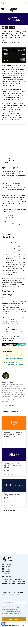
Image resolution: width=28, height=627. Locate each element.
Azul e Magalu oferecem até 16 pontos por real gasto (13, 496)
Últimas (19, 594)
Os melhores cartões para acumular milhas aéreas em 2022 (14, 161)
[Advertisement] (14, 140)
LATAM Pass (7, 65)
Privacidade (12, 594)
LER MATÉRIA (7, 440)
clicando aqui (14, 119)
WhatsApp (21, 592)
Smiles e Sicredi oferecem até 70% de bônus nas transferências (13, 434)
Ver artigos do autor (9, 405)
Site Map (5, 594)
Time (9, 592)
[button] (3, 27)
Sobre (4, 592)
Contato (14, 592)
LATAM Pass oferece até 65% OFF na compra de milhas (13, 465)
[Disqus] (14, 533)
